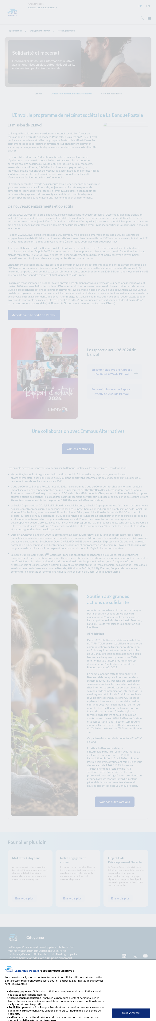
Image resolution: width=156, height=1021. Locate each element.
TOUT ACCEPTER (131, 1013)
